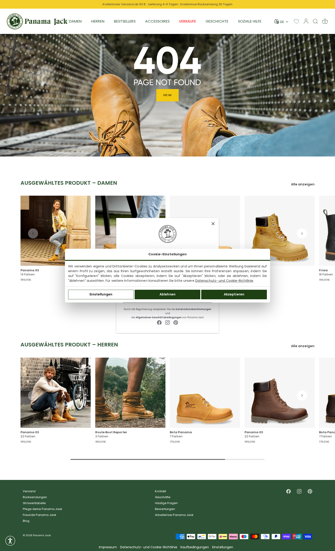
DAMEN (75, 21)
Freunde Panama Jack (39, 515)
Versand (29, 491)
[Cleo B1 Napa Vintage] (280, 231)
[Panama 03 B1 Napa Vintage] (56, 231)
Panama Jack (42, 535)
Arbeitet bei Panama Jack (174, 515)
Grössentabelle (34, 503)
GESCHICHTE (217, 21)
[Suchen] (315, 21)
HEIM (167, 95)
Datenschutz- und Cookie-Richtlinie (224, 280)
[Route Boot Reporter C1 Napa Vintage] (130, 393)
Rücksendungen (35, 497)
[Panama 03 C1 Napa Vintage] (56, 393)
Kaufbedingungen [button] (194, 547)
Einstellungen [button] (222, 547)
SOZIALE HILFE (249, 21)
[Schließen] (213, 224)
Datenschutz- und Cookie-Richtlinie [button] (148, 547)
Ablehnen (167, 294)
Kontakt (160, 491)
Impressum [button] (108, 547)
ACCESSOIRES (157, 21)
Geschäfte (162, 497)
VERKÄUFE (187, 21)
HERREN (97, 21)
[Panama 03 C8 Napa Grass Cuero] (280, 393)
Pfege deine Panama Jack (42, 509)
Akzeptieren (234, 294)
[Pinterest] (175, 322)
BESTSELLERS (125, 21)
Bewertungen (165, 509)
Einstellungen (101, 294)
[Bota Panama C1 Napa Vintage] (205, 393)
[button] (33, 233)
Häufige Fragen (166, 503)
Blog (26, 521)
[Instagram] (167, 322)
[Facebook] (159, 322)
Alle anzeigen (302, 184)
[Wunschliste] (296, 21)
